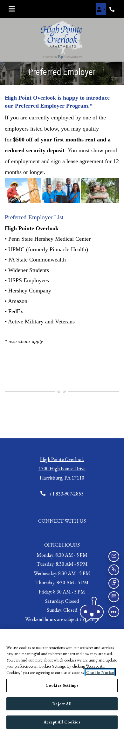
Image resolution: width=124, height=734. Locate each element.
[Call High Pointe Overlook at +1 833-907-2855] (112, 9)
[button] (101, 9)
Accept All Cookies (62, 722)
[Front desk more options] (113, 611)
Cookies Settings (62, 685)
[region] (62, 681)
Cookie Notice (100, 672)
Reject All (61, 704)
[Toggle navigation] (11, 9)
